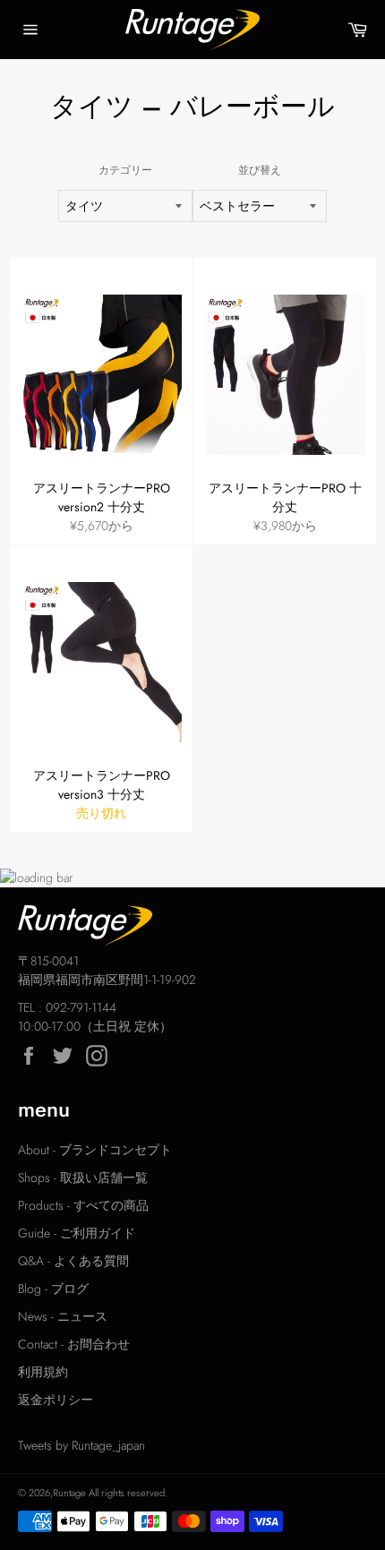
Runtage (69, 1493)
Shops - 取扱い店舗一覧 (83, 1177)
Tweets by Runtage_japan (81, 1445)
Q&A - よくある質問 (73, 1261)
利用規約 (43, 1372)
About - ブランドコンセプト (95, 1150)
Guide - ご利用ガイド (76, 1233)
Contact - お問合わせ (74, 1344)
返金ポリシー (55, 1400)
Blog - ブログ (53, 1288)
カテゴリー (125, 169)
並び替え (259, 169)
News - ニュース (62, 1316)
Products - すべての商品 (83, 1205)
